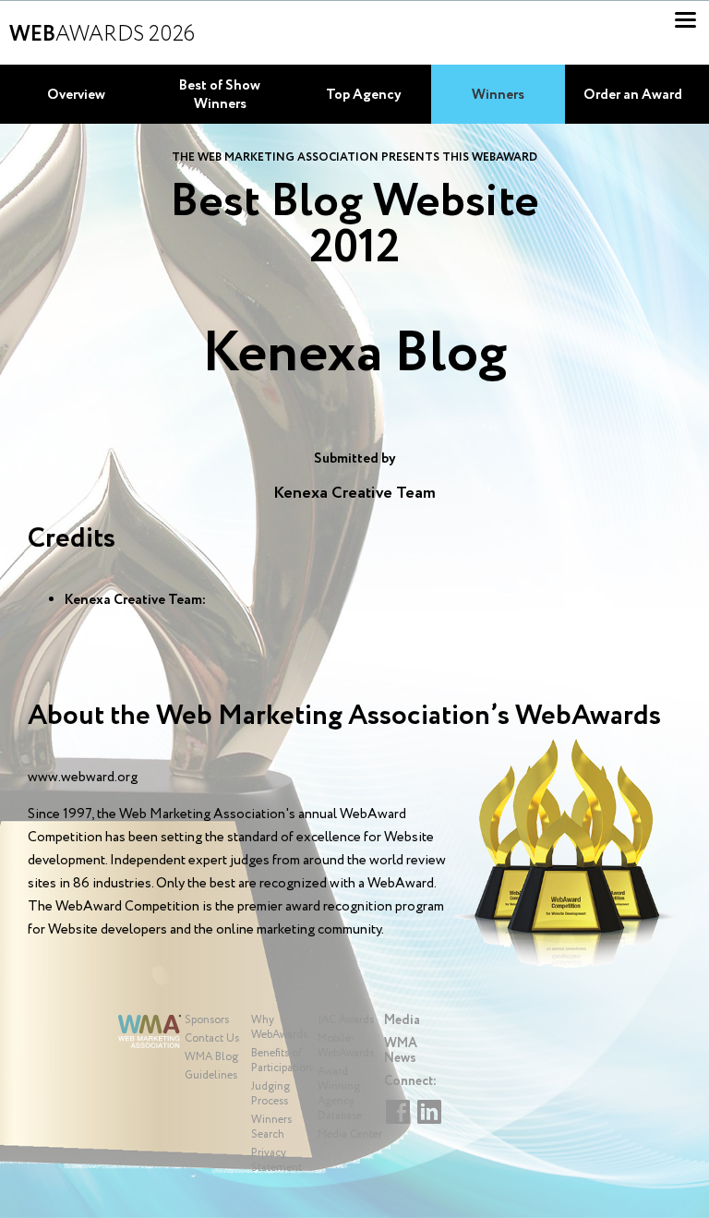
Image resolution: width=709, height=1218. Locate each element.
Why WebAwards (279, 1027)
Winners (498, 95)
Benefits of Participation (281, 1060)
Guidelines (211, 1075)
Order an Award (632, 95)
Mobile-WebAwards (346, 1046)
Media (402, 1020)
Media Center (350, 1134)
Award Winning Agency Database (340, 1094)
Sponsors (207, 1020)
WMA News (400, 1050)
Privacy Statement (276, 1160)
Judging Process (270, 1094)
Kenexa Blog (354, 354)
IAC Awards (346, 1020)
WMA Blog (211, 1057)
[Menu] (685, 20)
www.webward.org (83, 777)
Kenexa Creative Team (354, 493)
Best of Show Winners (219, 95)
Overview (76, 95)
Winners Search (271, 1127)
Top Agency (364, 95)
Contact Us (212, 1038)
